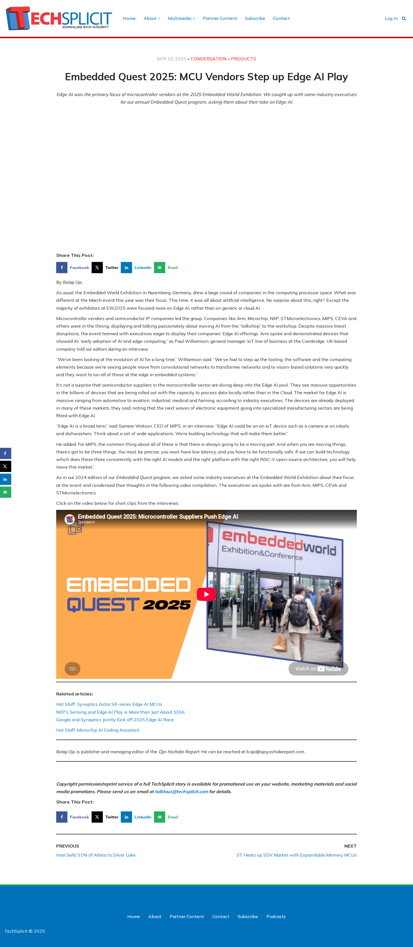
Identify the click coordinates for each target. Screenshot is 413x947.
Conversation (208, 58)
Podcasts (276, 916)
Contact (281, 18)
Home (129, 18)
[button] (159, 18)
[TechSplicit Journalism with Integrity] (59, 18)
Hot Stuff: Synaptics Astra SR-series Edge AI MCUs (109, 704)
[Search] (404, 18)
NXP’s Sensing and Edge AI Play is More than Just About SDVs (120, 712)
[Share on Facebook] (5, 453)
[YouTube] (404, 896)
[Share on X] (5, 466)
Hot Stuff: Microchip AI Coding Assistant (97, 730)
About (154, 916)
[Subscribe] (366, 941)
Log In (391, 18)
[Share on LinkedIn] (5, 479)
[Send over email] (5, 492)
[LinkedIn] (392, 896)
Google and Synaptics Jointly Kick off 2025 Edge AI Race (115, 719)
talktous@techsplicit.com (181, 791)
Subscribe (255, 18)
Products (243, 58)
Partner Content (220, 18)
